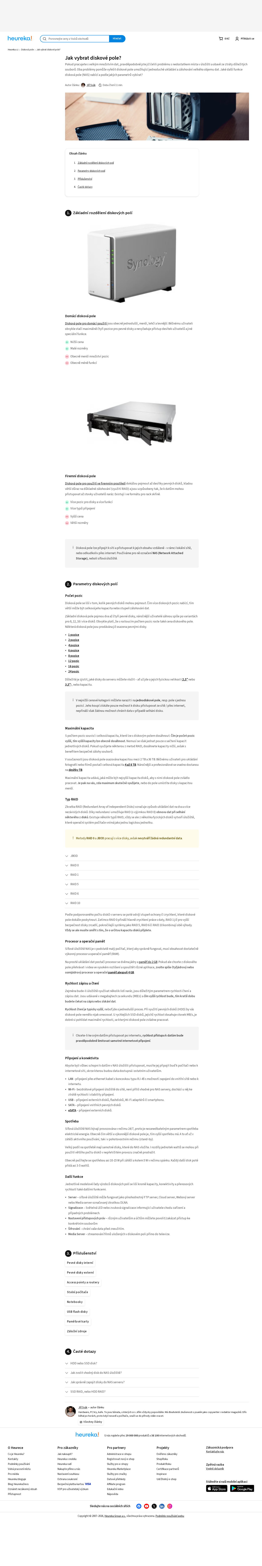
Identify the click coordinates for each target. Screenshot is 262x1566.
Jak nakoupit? (65, 1454)
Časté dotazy (23, 89)
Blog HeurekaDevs (18, 1484)
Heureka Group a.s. (114, 1516)
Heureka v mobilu (66, 1459)
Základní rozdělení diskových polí (34, 65)
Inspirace (161, 1474)
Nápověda (112, 1494)
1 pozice (73, 635)
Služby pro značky (117, 1474)
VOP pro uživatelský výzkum (72, 1489)
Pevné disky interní (80, 1263)
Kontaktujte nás (215, 1452)
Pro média (13, 1474)
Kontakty (13, 1459)
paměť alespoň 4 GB (121, 972)
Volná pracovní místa (19, 1469)
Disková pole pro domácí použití (86, 323)
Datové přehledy (116, 1479)
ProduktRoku (163, 1464)
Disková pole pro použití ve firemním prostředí (95, 483)
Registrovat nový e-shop (120, 1459)
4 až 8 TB (130, 765)
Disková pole (27, 49)
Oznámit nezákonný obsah (22, 1489)
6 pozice (73, 650)
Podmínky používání (19, 1464)
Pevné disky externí (80, 1273)
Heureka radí (64, 1464)
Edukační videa (115, 1489)
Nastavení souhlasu (68, 1474)
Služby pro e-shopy (117, 1464)
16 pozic (73, 666)
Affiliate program (116, 1484)
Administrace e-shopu (119, 1454)
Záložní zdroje (77, 1331)
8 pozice (73, 656)
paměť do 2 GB (148, 962)
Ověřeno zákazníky (166, 1454)
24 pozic (73, 671)
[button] (132, 856)
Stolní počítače (77, 1292)
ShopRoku (162, 1459)
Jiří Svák (91, 85)
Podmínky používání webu (169, 1516)
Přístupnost (14, 1494)
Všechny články (92, 1422)
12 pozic (73, 661)
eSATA (72, 1110)
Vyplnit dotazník (215, 1469)
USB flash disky (77, 1312)
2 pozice (73, 640)
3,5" (68, 685)
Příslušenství (23, 81)
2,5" (185, 679)
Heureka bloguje (17, 1479)
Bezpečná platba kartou (70, 1484)
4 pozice (73, 645)
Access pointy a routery (83, 1282)
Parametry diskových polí (30, 73)
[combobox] (74, 38)
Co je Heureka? (16, 1454)
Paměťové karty (78, 1321)
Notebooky (75, 1302)
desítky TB (75, 770)
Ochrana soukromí (67, 1479)
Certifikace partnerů (167, 1469)
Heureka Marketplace (119, 1469)
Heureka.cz (13, 49)
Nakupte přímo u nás (68, 1469)
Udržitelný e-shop (166, 1479)
